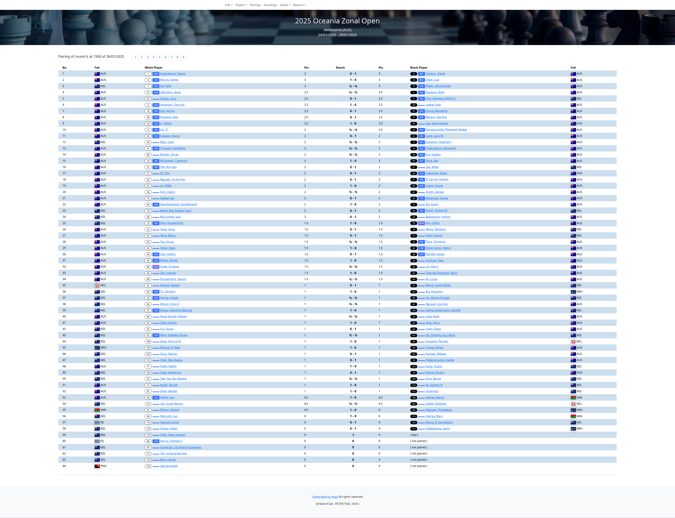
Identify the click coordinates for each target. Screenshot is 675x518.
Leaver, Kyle (433, 105)
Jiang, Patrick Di (170, 341)
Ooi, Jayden (433, 154)
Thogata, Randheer (173, 148)
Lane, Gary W (434, 136)
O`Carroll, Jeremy (437, 179)
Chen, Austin (168, 323)
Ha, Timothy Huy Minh (440, 335)
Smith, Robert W (436, 210)
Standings (270, 5)
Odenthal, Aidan (436, 173)
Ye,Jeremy (432, 391)
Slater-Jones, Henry (438, 248)
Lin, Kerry (432, 267)
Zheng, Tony (168, 98)
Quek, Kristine (169, 267)
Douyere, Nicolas (437, 341)
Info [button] (227, 5)
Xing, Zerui (433, 323)
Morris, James (169, 80)
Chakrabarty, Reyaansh (441, 148)
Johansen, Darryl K (172, 105)
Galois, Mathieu (436, 404)
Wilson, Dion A (169, 304)
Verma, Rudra (435, 372)
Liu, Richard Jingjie (438, 298)
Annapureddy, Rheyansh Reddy (446, 129)
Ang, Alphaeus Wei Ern (441, 98)
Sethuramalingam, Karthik (443, 310)
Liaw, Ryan (432, 316)
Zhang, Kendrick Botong (176, 310)
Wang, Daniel (169, 260)
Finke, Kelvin (168, 366)
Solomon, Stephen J (439, 142)
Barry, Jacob (168, 460)
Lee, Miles (432, 167)
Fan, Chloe (432, 223)
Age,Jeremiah (169, 466)
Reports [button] (298, 5)
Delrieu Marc (434, 416)
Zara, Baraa (433, 379)
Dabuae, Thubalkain (439, 410)
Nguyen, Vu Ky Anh (172, 179)
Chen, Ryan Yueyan (172, 435)
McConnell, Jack (170, 217)
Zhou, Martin (168, 354)
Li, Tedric (166, 123)
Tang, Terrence (435, 242)
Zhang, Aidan (169, 428)
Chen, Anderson (170, 372)
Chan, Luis (432, 80)
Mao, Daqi (167, 142)
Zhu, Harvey (168, 273)
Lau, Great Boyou (171, 404)
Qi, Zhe (164, 173)
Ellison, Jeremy (169, 410)
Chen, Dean (433, 329)
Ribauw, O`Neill (170, 347)
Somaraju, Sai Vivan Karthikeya (180, 447)
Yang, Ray (432, 161)
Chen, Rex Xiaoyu (171, 360)
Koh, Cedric (167, 192)
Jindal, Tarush (169, 385)
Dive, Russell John (171, 223)
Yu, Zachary (167, 291)
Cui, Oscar (167, 329)
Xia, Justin (432, 204)
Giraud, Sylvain (170, 285)
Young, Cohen (169, 298)
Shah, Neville (168, 391)
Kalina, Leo (167, 397)
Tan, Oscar (167, 242)
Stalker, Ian (167, 198)
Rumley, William (436, 354)
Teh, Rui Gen (168, 167)
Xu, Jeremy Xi (434, 385)
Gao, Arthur (168, 254)
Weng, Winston (436, 229)
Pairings (255, 5)
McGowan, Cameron (173, 161)
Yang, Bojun (168, 235)
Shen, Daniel (434, 235)
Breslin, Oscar (169, 154)
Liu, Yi (164, 129)
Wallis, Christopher (438, 86)
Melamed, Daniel (437, 198)
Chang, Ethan (434, 347)
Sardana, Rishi (435, 92)
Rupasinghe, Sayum (173, 279)
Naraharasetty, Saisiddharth (178, 204)
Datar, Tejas (167, 248)
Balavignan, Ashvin (438, 217)
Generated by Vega (325, 497)
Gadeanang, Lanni (438, 428)
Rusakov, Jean (169, 117)
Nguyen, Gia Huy (437, 304)
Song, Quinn (434, 366)
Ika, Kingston (434, 291)
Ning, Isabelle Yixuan (174, 335)
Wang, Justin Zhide (438, 285)
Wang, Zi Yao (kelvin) (439, 422)
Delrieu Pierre (435, 397)
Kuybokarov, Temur (173, 73)
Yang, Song (167, 229)
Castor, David (434, 186)
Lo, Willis (166, 186)
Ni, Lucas (432, 279)
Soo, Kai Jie (167, 111)
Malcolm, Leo (169, 416)
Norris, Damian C (171, 441)
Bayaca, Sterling (436, 117)
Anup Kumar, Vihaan (173, 316)
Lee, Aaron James (437, 123)
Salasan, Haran (170, 136)
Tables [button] (284, 5)
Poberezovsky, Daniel (440, 360)
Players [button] (240, 5)
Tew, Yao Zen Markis (173, 379)
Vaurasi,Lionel (169, 422)
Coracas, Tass (435, 260)
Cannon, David (435, 73)
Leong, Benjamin (437, 111)
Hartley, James (435, 254)
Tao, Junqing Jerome (173, 453)
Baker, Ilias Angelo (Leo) (175, 211)
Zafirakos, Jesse (170, 92)
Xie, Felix (165, 86)
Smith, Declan (435, 192)
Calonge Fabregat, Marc (442, 273)
